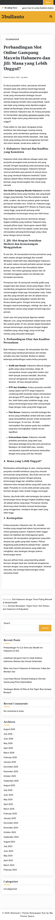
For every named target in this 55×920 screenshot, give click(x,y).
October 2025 (10, 776)
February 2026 (10, 757)
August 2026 (9, 729)
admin (25, 77)
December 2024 (11, 823)
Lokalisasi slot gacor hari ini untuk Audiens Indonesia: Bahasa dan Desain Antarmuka (23, 659)
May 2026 (8, 743)
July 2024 (8, 846)
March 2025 (9, 809)
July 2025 (8, 790)
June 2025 (8, 795)
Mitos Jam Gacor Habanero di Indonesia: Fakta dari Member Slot (27, 670)
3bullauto (13, 17)
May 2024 (8, 856)
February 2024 (10, 870)
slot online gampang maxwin (32, 115)
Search (7, 623)
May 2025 (8, 799)
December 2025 (11, 767)
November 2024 (11, 828)
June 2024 (8, 851)
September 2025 (11, 781)
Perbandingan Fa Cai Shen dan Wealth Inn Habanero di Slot (23, 649)
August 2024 (9, 842)
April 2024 (8, 860)
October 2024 (10, 832)
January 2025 (10, 818)
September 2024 (11, 837)
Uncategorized (12, 39)
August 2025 (9, 785)
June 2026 (8, 739)
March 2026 (9, 753)
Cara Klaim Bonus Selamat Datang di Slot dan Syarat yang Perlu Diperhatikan (25, 680)
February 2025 (10, 814)
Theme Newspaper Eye (34, 913)
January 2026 (10, 762)
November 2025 (11, 771)
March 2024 (9, 865)
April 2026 (8, 748)
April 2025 (8, 804)
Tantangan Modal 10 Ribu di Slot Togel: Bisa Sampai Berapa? (27, 691)
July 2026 (8, 734)
